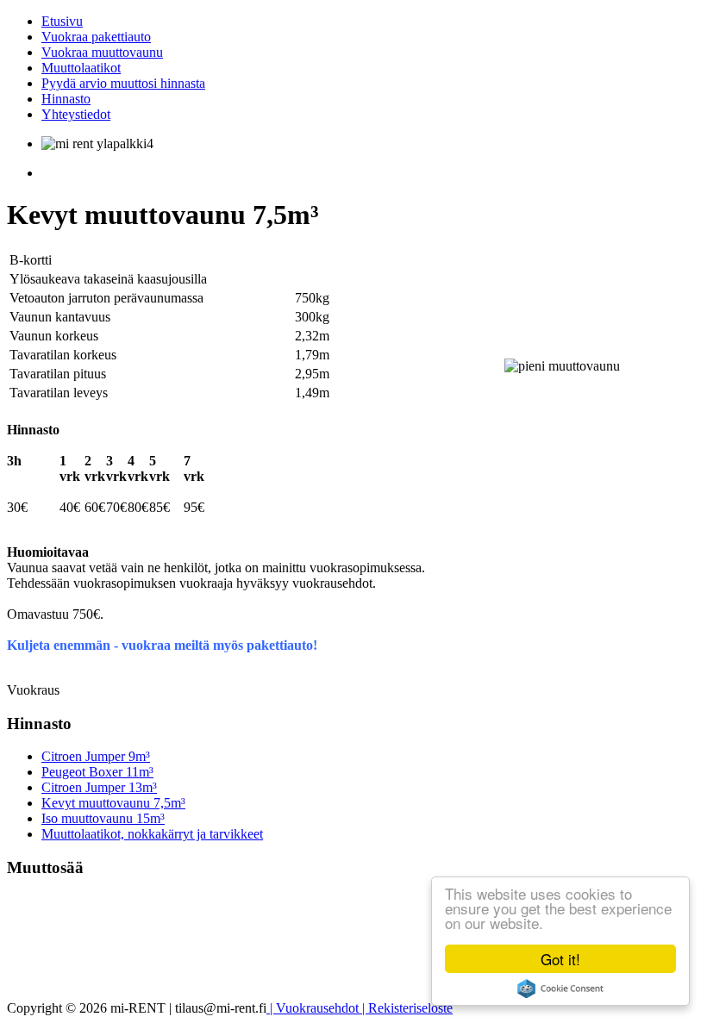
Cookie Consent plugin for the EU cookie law (560, 988)
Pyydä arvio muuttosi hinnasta (123, 83)
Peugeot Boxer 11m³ (97, 771)
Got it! (560, 959)
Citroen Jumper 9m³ (95, 756)
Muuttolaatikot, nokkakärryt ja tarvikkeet (152, 834)
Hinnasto (66, 98)
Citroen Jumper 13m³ (99, 787)
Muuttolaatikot (81, 67)
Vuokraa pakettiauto (96, 36)
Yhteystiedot (75, 114)
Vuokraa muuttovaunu (102, 52)
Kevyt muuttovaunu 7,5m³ (113, 802)
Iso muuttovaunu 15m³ (103, 818)
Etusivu (62, 21)
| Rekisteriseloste (406, 1008)
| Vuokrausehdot (312, 1008)
